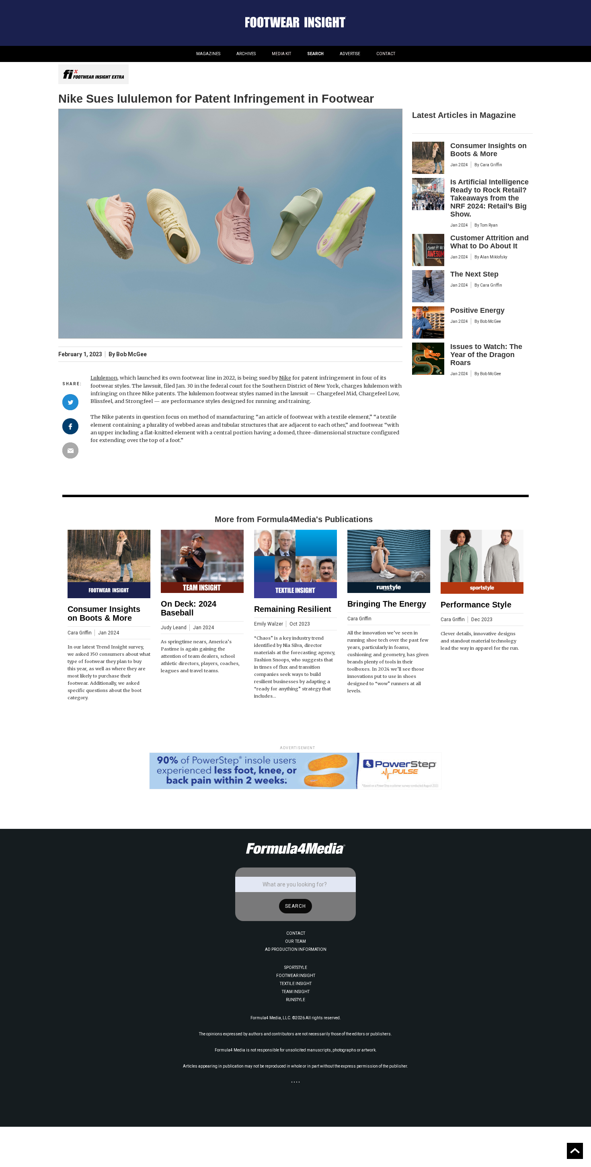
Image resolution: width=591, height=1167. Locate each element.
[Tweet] (70, 402)
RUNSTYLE (295, 1000)
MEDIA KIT (281, 54)
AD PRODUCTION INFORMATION (295, 949)
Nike (285, 377)
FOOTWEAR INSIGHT (295, 975)
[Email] (70, 450)
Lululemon (103, 377)
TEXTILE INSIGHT (296, 983)
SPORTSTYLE (295, 967)
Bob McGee (131, 354)
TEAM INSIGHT (296, 991)
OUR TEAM (295, 941)
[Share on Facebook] (70, 426)
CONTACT (385, 54)
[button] (208, 54)
